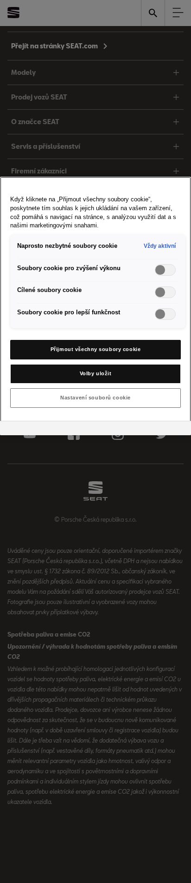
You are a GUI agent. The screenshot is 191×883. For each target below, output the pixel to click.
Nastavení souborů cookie (95, 397)
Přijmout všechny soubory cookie (96, 349)
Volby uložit (96, 373)
